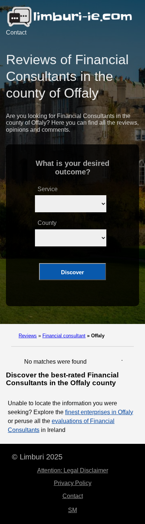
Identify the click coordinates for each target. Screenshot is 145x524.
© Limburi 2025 (37, 457)
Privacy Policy (72, 483)
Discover (72, 272)
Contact (16, 32)
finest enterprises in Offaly (99, 412)
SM (72, 510)
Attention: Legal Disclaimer (72, 470)
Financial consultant (64, 335)
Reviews (28, 335)
